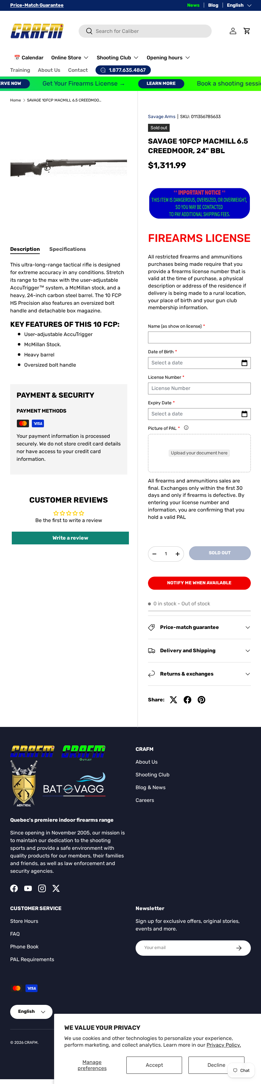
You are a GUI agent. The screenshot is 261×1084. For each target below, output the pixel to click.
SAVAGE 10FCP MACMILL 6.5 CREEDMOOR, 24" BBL (65, 100)
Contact (78, 70)
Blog (213, 5)
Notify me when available (199, 583)
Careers (145, 800)
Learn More (153, 83)
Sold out (220, 553)
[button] (247, 31)
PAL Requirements (32, 959)
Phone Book (24, 947)
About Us (49, 70)
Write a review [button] (70, 538)
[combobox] (145, 31)
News (193, 5)
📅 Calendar (29, 58)
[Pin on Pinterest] (201, 700)
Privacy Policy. (224, 1045)
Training (20, 70)
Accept (154, 1065)
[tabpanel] (68, 315)
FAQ (15, 934)
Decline (216, 1065)
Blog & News (151, 787)
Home (15, 100)
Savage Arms (161, 116)
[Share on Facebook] (187, 700)
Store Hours (24, 921)
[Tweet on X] (173, 700)
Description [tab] (25, 249)
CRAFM (31, 1042)
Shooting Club (153, 775)
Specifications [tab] (67, 249)
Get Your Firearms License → (76, 83)
